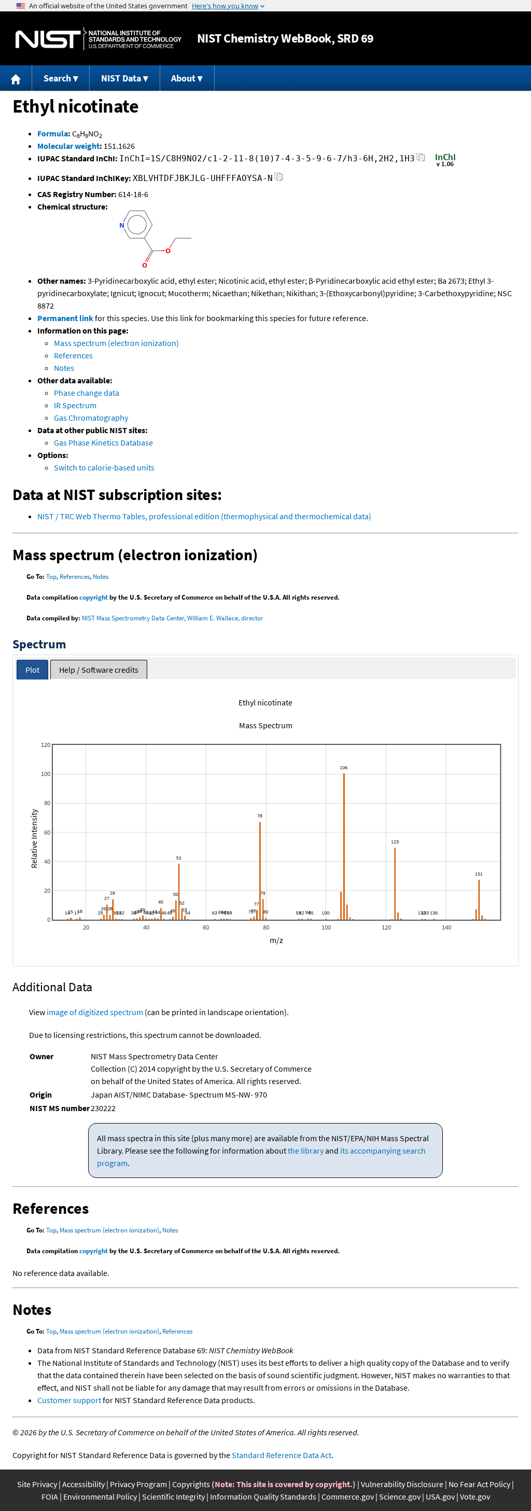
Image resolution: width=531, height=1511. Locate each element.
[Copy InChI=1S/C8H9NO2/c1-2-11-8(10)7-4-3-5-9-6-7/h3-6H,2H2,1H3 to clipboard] (420, 160)
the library (306, 1150)
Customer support (69, 1400)
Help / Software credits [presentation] (98, 669)
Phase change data (86, 392)
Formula (52, 133)
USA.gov (440, 1496)
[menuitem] (16, 78)
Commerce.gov (348, 1496)
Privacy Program (138, 1484)
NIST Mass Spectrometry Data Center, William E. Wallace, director (172, 618)
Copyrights (191, 1484)
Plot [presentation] (32, 669)
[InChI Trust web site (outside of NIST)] (445, 165)
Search (57, 78)
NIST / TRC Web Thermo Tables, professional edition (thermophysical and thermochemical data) (204, 516)
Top (51, 576)
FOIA (49, 1496)
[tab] (32, 670)
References (73, 355)
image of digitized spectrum (95, 1012)
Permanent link (65, 318)
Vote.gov (475, 1496)
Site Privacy (37, 1484)
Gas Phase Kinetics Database (103, 442)
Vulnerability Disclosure (402, 1484)
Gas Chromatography (91, 417)
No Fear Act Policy (479, 1484)
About (183, 78)
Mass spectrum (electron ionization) (116, 343)
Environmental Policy (100, 1496)
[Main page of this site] (16, 78)
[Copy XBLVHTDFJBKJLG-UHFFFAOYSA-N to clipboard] (278, 180)
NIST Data (121, 78)
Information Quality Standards (263, 1496)
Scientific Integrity (173, 1496)
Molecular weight (68, 146)
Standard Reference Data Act (281, 1455)
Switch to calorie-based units (104, 467)
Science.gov (400, 1496)
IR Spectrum (75, 405)
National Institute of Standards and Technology (98, 38)
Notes (64, 368)
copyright (93, 597)
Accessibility (83, 1484)
